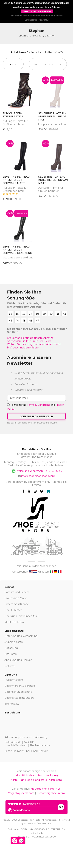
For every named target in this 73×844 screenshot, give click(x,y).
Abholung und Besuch (18, 659)
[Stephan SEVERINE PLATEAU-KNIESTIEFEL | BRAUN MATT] (54, 154)
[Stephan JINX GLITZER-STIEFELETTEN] (19, 90)
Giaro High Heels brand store (29, 779)
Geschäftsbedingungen (19, 697)
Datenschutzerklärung (18, 691)
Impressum (11, 704)
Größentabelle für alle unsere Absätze (30, 337)
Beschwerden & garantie (19, 685)
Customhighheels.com (51, 793)
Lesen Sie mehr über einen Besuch (26, 751)
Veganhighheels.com (21, 793)
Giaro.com (55, 779)
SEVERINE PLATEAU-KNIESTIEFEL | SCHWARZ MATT (17, 180)
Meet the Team (14, 622)
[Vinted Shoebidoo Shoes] (48, 491)
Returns (9, 666)
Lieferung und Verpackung (21, 636)
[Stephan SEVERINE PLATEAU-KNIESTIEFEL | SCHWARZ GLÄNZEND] (19, 224)
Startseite (25, 36)
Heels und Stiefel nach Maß (21, 616)
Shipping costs (13, 642)
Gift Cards (10, 654)
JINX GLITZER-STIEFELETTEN (13, 115)
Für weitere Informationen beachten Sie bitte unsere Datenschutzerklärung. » (37, 17)
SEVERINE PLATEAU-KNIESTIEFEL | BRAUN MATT (53, 180)
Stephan (50, 36)
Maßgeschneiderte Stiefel (23, 347)
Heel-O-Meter (13, 610)
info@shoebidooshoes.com (38, 476)
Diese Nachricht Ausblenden (37, 11)
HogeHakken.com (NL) (45, 788)
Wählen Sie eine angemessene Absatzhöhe (34, 344)
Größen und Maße (15, 598)
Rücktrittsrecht (13, 679)
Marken (37, 36)
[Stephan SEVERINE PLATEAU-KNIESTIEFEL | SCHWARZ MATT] (19, 154)
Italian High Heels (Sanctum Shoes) (36, 775)
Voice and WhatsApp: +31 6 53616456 (39, 470)
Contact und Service (17, 592)
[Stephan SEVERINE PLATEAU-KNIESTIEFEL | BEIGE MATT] (54, 90)
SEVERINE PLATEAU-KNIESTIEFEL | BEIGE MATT (52, 116)
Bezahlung (11, 648)
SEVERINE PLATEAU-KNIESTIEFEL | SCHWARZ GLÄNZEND (17, 250)
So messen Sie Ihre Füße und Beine (29, 341)
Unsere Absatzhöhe (16, 604)
